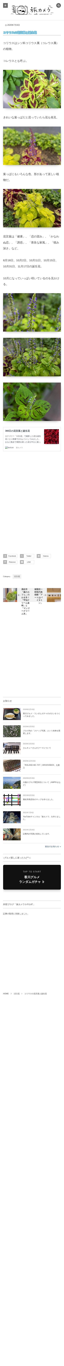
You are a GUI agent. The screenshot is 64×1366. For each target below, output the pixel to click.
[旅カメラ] (32, 10)
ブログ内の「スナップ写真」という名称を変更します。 (41, 732)
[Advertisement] (32, 499)
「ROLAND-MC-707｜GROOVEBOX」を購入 (41, 766)
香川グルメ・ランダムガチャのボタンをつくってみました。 (41, 714)
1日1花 (17, 576)
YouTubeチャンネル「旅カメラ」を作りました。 (41, 818)
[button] (58, 5)
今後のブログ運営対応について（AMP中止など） (42, 783)
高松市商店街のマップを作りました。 (39, 799)
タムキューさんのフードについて (37, 748)
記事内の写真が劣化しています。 (37, 834)
